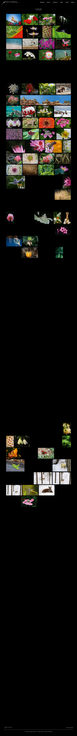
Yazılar (67, 2)
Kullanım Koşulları (69, 727)
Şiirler (61, 2)
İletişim (72, 2)
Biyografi (42, 2)
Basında (55, 2)
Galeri (48, 2)
